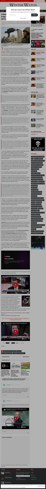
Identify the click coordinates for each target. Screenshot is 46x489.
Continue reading (23, 18)
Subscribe (35, 15)
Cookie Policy (23, 487)
